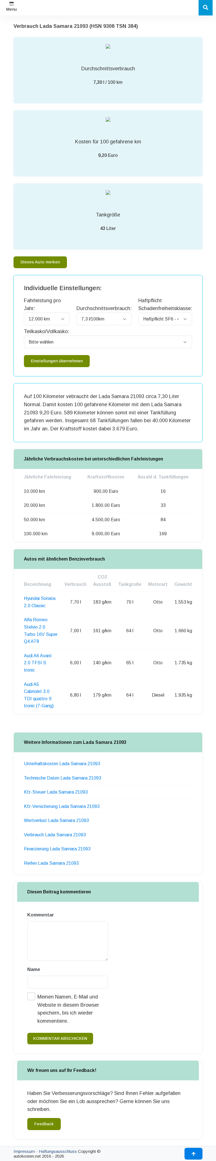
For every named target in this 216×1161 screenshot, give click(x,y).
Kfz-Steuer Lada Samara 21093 (56, 792)
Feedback (44, 1124)
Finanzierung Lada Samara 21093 (57, 848)
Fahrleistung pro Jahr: (42, 304)
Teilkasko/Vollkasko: (46, 331)
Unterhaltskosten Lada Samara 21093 (62, 763)
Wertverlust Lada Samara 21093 (56, 820)
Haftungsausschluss (58, 1151)
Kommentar (40, 915)
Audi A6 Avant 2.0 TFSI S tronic (38, 662)
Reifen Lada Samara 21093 (51, 863)
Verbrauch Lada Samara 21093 (55, 834)
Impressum (24, 1151)
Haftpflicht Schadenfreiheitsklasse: (165, 304)
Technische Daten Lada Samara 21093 (62, 778)
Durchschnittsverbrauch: (104, 308)
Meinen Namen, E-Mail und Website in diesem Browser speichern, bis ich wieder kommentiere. (68, 1009)
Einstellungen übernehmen (57, 361)
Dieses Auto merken (40, 262)
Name (33, 969)
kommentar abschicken (60, 1038)
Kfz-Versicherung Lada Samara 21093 (62, 806)
